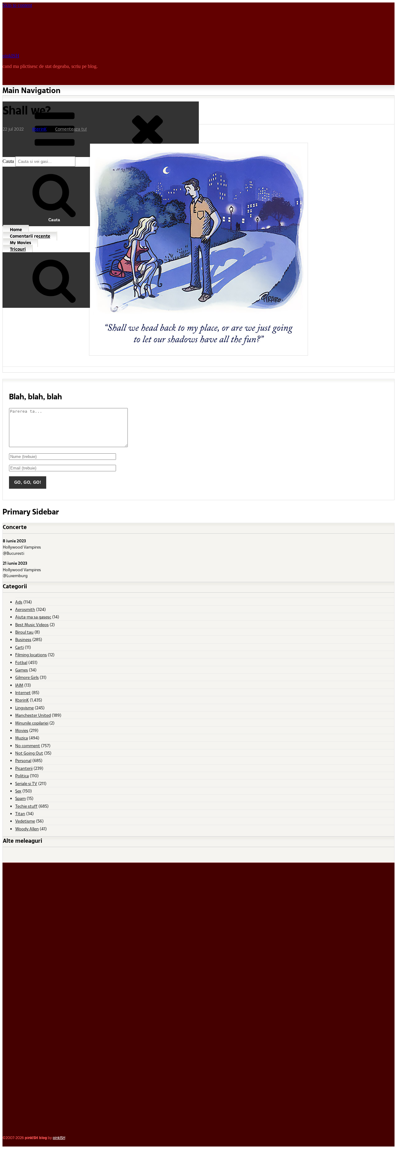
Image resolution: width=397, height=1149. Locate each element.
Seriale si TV (26, 783)
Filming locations (31, 654)
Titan (20, 813)
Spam (20, 798)
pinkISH (10, 55)
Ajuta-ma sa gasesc (33, 616)
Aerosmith (25, 609)
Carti (19, 647)
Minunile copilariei (31, 722)
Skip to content (17, 5)
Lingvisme (24, 707)
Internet (23, 692)
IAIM (19, 685)
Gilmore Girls (27, 677)
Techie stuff (26, 806)
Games (21, 669)
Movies (21, 730)
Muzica (21, 737)
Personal (23, 760)
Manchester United (33, 715)
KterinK (39, 129)
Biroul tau (24, 632)
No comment (27, 745)
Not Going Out (29, 753)
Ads (18, 601)
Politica (22, 775)
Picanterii (24, 768)
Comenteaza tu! (71, 129)
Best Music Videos (32, 624)
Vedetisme (25, 821)
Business (23, 639)
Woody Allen (27, 828)
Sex (18, 790)
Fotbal (21, 662)
